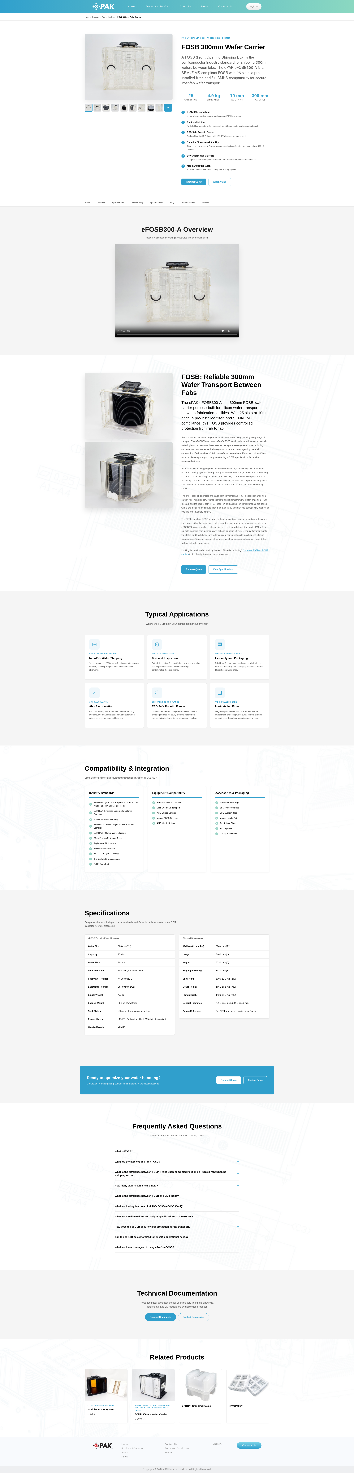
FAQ (172, 203)
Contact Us (225, 6)
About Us (185, 6)
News (204, 6)
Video (87, 203)
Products (95, 17)
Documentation (188, 203)
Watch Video (219, 182)
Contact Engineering (193, 1317)
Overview (101, 203)
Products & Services (157, 6)
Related (205, 203)
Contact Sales (255, 1080)
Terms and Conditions (177, 1448)
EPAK (104, 6)
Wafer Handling (108, 17)
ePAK (103, 1445)
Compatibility (137, 203)
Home (131, 6)
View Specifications (223, 569)
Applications (118, 203)
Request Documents (160, 1317)
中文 (253, 6)
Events (168, 1452)
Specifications (156, 203)
